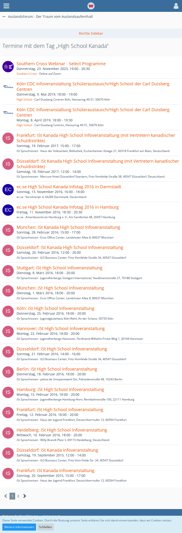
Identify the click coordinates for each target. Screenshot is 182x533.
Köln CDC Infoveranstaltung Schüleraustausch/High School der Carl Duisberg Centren (93, 86)
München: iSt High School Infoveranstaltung (60, 288)
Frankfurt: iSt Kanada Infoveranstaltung (55, 470)
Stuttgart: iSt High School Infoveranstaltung (59, 268)
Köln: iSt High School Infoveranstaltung (55, 308)
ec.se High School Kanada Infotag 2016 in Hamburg (68, 207)
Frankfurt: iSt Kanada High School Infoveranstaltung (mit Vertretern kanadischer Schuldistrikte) (96, 137)
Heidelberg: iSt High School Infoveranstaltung (62, 430)
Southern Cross (27, 74)
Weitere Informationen (19, 527)
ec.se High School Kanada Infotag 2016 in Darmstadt (69, 186)
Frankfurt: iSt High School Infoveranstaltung (60, 409)
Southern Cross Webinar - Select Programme (61, 63)
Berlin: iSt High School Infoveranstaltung (57, 369)
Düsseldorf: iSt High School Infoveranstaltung (62, 349)
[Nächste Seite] (24, 496)
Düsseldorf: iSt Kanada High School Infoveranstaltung (70, 247)
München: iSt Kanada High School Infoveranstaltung (68, 227)
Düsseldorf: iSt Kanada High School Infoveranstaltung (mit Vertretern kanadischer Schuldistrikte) (98, 163)
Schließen (45, 527)
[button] (6, 6)
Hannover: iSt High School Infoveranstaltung (61, 328)
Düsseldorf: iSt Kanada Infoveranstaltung (57, 450)
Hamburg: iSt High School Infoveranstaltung (60, 389)
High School (24, 99)
